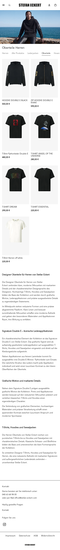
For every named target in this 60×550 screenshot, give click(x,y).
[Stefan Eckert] (30, 5)
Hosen (57, 53)
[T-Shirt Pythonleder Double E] (15, 131)
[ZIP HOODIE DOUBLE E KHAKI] (44, 78)
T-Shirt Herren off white (12, 258)
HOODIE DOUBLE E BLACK (14, 100)
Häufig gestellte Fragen (12, 504)
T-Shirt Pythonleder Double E (15, 153)
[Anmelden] (49, 5)
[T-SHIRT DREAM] (15, 184)
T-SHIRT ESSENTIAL (40, 207)
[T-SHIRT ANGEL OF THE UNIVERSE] (44, 131)
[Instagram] (4, 524)
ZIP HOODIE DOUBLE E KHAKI (42, 101)
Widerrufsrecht (48, 536)
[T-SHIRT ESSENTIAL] (44, 184)
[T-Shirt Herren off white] (15, 236)
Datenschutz (24, 536)
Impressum (10, 536)
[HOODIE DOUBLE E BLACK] (15, 78)
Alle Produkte (18, 53)
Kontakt (5, 510)
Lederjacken (33, 53)
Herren (5, 53)
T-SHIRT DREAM (9, 207)
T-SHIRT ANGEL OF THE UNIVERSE (42, 154)
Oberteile (46, 53)
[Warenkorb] (55, 5)
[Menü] (3, 5)
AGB (36, 536)
